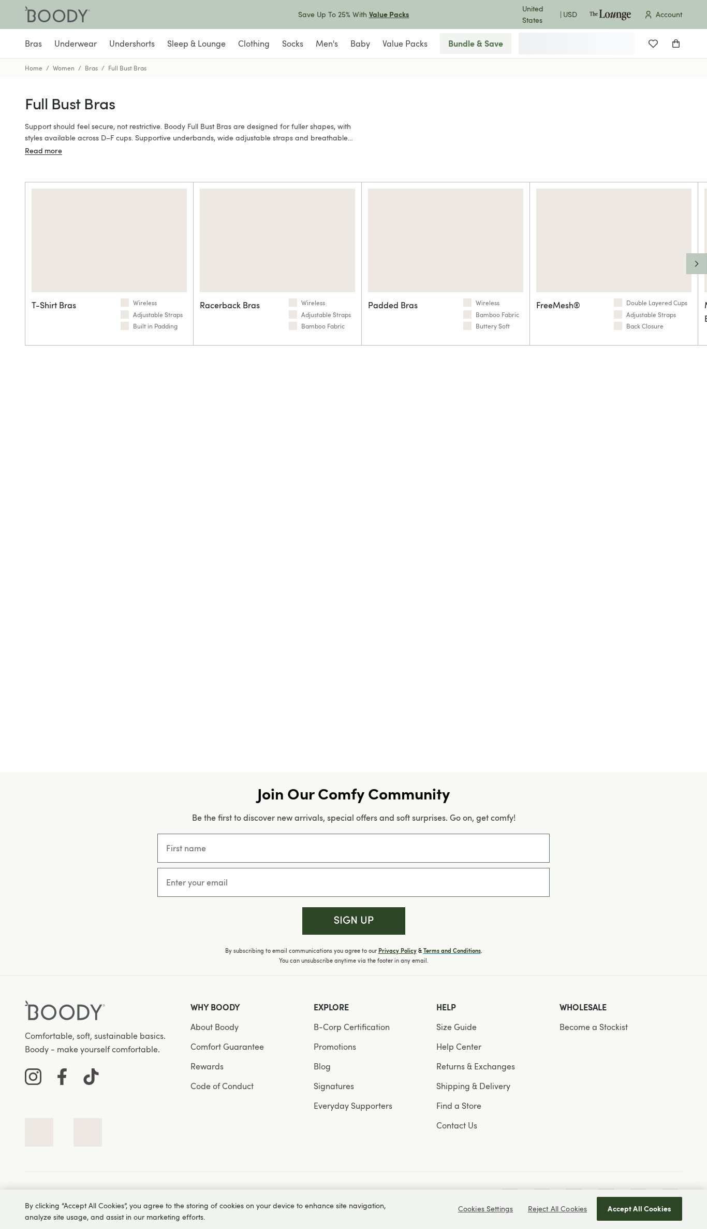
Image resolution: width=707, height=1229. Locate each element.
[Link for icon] (39, 1132)
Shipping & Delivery (473, 1086)
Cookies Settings (485, 1208)
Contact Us (456, 1125)
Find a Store (458, 1105)
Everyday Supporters (353, 1105)
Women (64, 68)
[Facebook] (62, 1076)
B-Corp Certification (352, 1027)
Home (33, 68)
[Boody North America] (57, 14)
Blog (322, 1066)
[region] (353, 1209)
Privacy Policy (397, 950)
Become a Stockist (593, 1027)
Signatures (334, 1086)
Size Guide (456, 1027)
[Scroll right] (696, 263)
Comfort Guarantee (227, 1046)
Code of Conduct (222, 1086)
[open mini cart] (676, 43)
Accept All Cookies (639, 1208)
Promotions (335, 1046)
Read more (43, 150)
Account (669, 14)
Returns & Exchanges (475, 1066)
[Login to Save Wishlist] (653, 43)
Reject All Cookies (557, 1208)
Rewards (207, 1066)
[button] (353, 921)
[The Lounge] (610, 14)
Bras (91, 68)
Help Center (458, 1046)
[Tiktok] (91, 1076)
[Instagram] (33, 1076)
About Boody (214, 1027)
